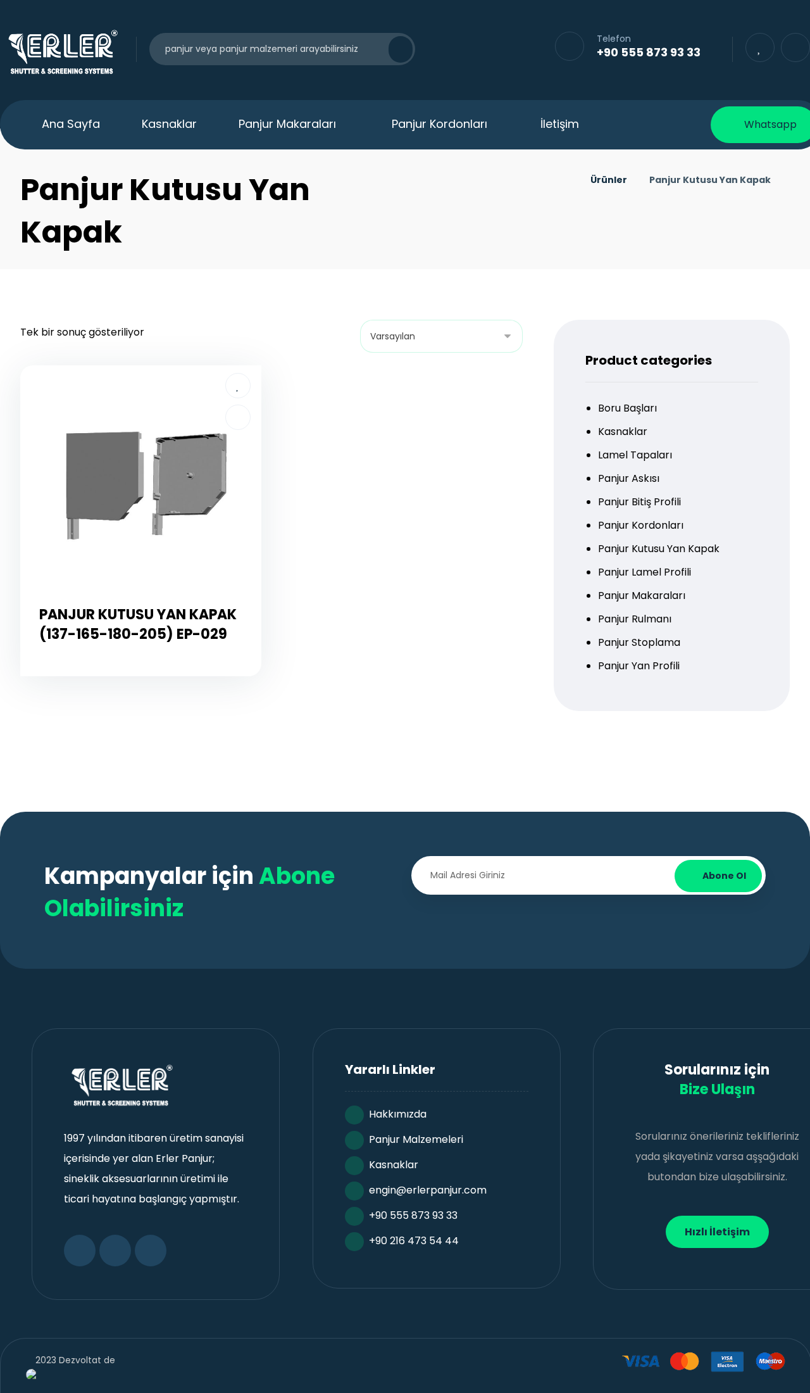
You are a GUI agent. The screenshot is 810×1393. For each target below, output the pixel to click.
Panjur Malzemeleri (416, 1139)
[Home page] (564, 179)
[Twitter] (115, 1250)
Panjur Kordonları (640, 525)
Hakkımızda (398, 1114)
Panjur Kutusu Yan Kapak (659, 548)
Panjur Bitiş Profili (639, 502)
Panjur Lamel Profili (644, 572)
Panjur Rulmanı (634, 619)
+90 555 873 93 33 (413, 1215)
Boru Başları (627, 408)
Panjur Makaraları (641, 595)
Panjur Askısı (628, 478)
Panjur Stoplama (639, 642)
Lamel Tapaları (635, 455)
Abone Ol (724, 875)
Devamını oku (148, 678)
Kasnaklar (622, 431)
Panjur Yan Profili (639, 666)
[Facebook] (80, 1250)
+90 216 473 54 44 (414, 1240)
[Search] (393, 49)
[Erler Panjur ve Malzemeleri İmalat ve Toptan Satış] (61, 51)
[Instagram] (150, 1250)
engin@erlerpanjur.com (428, 1190)
